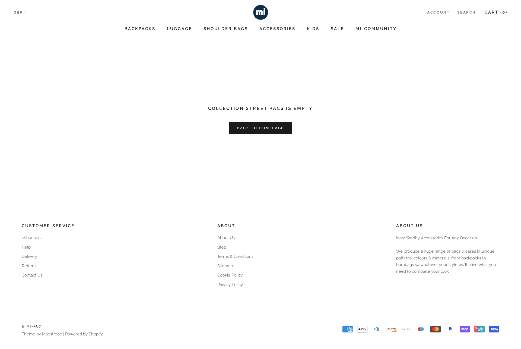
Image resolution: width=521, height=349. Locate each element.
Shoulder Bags (226, 28)
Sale (337, 28)
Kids (313, 28)
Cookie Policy (230, 275)
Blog (221, 247)
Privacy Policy (230, 284)
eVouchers (32, 237)
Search (466, 12)
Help (26, 247)
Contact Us (32, 275)
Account (438, 12)
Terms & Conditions (235, 256)
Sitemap (225, 266)
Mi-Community (376, 28)
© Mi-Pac (31, 326)
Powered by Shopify (84, 334)
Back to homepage (260, 128)
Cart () (496, 12)
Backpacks (140, 28)
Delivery (29, 256)
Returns (29, 266)
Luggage (179, 28)
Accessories (277, 28)
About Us (226, 237)
